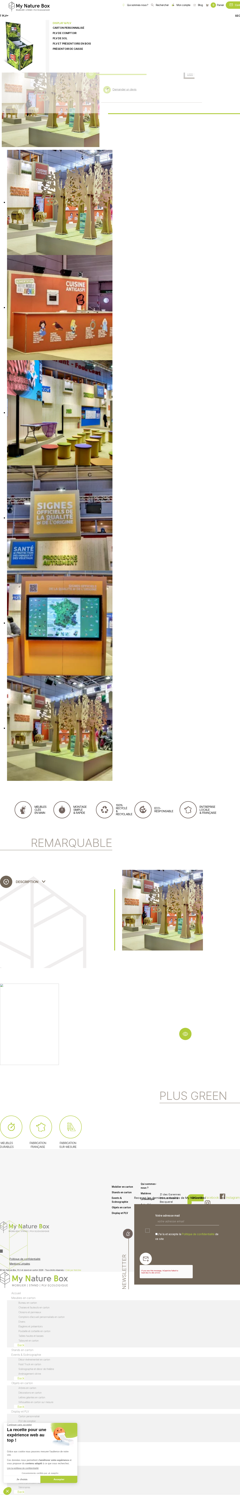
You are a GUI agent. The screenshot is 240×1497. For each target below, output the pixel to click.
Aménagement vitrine (29, 1373)
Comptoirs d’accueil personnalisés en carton (41, 1316)
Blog (200, 5)
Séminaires (24, 1487)
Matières (146, 1193)
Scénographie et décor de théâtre (36, 1368)
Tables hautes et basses (30, 1335)
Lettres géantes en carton (31, 1397)
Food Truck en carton (29, 1364)
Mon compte (183, 5)
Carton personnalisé (29, 1416)
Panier (218, 5)
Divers (21, 1321)
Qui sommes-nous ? (137, 5)
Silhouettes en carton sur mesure (35, 1402)
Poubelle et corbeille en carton (34, 1331)
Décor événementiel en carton (34, 1359)
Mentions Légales (19, 1263)
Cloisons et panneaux (29, 1312)
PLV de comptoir (27, 1421)
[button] (100, 1251)
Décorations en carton (30, 1392)
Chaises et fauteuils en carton (34, 1307)
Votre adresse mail (167, 1215)
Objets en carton (121, 1207)
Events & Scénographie (120, 1200)
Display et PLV (120, 1213)
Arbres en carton (27, 1387)
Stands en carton (122, 1192)
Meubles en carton (23, 1298)
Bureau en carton (27, 1302)
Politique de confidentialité (198, 1234)
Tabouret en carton (28, 1340)
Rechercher (162, 5)
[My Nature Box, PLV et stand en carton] (29, 6)
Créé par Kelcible (73, 1270)
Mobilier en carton (122, 1186)
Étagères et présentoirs (30, 1326)
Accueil (16, 1293)
